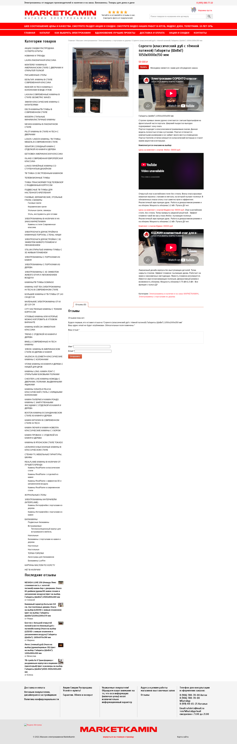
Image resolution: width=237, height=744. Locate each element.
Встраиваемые (35, 526)
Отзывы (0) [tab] (80, 304)
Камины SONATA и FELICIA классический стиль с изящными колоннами (43, 392)
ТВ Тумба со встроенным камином (44, 173)
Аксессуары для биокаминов (41, 557)
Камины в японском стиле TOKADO (44, 442)
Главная (71, 41)
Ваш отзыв (73, 330)
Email (71, 351)
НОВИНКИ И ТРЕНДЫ (35, 56)
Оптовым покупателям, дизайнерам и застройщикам (40, 693)
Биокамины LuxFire (36, 561)
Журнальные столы (35, 495)
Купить (143, 67)
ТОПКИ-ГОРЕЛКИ (36, 553)
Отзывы (145, 694)
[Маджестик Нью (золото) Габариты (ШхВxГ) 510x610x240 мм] (80, 106)
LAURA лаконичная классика (40, 60)
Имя (70, 346)
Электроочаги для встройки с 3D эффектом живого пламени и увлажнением (43, 242)
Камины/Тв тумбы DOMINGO (39, 282)
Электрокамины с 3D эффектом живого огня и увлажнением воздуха (42, 275)
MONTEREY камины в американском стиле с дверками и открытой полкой (44, 68)
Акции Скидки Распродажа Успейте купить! (77, 689)
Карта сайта (182, 737)
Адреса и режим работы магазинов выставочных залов (158, 689)
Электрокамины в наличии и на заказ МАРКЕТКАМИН (173, 294)
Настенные (33, 546)
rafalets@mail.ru (195, 708)
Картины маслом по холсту (40, 565)
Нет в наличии (32, 570)
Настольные (33, 549)
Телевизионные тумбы (37, 178)
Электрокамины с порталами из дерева (114, 41)
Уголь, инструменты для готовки (42, 214)
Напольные (33, 535)
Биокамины (31, 519)
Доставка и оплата (34, 687)
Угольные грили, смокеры (39, 210)
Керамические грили (37, 207)
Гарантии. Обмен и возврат (78, 694)
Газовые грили (34, 203)
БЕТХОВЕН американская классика (44, 154)
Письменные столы (36, 75)
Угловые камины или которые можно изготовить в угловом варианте (41, 319)
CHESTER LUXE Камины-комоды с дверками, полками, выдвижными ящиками (43, 382)
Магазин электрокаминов (86, 41)
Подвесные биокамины (38, 522)
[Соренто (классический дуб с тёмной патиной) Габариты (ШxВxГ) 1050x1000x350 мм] (101, 72)
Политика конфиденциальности (41, 699)
